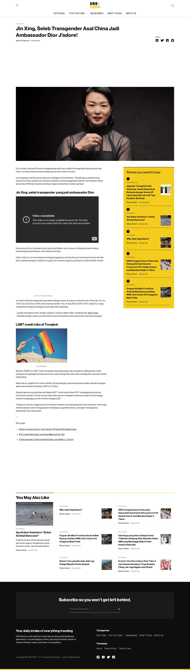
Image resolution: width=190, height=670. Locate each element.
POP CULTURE (76, 13)
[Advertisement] (95, 67)
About (99, 648)
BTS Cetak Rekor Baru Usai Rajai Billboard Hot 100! (41, 434)
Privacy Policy (110, 648)
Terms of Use (125, 648)
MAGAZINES (96, 13)
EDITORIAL (59, 13)
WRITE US (131, 13)
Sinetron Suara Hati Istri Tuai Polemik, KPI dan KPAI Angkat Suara (48, 429)
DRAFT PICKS (115, 13)
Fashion (19, 24)
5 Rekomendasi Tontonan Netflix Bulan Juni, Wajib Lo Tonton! (46, 439)
